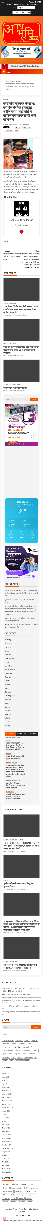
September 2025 (7, 1107)
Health (7, 662)
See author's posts (21, 225)
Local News (6, 99)
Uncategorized (10, 696)
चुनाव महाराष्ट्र (27, 1050)
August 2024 (6, 1152)
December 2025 (7, 1097)
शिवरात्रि (7, 726)
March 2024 (6, 1169)
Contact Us (9, 5)
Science (8, 677)
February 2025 (6, 1131)
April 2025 (5, 1124)
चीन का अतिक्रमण (8, 1050)
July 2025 (5, 1114)
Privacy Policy (19, 5)
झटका (35, 1050)
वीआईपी (5, 1061)
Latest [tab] (10, 733)
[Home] (4, 71)
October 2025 (6, 1104)
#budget (19, 1040)
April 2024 (5, 1165)
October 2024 (6, 1145)
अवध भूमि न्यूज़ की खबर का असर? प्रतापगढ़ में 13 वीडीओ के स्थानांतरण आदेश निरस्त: (15, 796)
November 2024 (7, 1141)
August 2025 (6, 1111)
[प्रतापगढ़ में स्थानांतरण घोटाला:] (22, 371)
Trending (8, 692)
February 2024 (6, 1172)
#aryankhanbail (8, 1040)
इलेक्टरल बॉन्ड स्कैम (28, 1047)
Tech (6, 688)
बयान (24, 1054)
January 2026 (6, 1094)
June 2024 (5, 1158)
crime (14, 1043)
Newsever (28, 1221)
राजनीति (20, 1057)
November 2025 (7, 1101)
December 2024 (7, 1138)
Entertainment (10, 658)
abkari (27, 1040)
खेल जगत (7, 707)
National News (10, 670)
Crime (7, 651)
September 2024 (7, 1148)
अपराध (30, 1043)
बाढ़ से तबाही (32, 1054)
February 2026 (6, 1090)
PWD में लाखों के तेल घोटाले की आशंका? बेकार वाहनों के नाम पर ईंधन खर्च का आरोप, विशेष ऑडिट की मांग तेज (21, 309)
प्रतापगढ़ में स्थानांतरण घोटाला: (16, 387)
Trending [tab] (33, 733)
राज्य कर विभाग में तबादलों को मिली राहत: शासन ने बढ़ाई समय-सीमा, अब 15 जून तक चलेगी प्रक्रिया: (21, 350)
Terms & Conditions (31, 5)
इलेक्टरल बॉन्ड (16, 1047)
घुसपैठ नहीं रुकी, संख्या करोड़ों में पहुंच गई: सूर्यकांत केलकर (15, 757)
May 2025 (5, 1121)
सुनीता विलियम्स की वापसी (22, 1061)
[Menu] (8, 71)
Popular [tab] (22, 733)
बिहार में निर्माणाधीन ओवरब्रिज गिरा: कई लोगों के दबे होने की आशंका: (12, 255)
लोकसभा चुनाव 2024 (30, 1057)
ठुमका (4, 1054)
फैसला (10, 1054)
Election (8, 655)
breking (34, 1040)
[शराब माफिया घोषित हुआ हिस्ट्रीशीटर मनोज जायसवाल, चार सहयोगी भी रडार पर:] (22, 948)
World (7, 703)
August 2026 (6, 1073)
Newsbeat (8, 673)
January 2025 (6, 1135)
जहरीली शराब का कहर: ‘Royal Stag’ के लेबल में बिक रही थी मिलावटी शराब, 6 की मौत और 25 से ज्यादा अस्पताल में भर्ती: (21, 593)
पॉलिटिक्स (8, 718)
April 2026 (5, 1084)
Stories (7, 685)
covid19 (8, 647)
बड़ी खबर (17, 1054)
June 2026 (5, 1077)
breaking (6, 303)
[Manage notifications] (4, 1218)
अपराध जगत (6, 1047)
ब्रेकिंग (13, 1057)
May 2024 (5, 1162)
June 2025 (5, 1118)
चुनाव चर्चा (18, 1050)
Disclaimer (12, 8)
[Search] (39, 71)
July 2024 (5, 1155)
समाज (11, 1061)
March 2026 (6, 1087)
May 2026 (5, 1080)
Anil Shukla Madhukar (11, 124)
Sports (7, 681)
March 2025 (6, 1128)
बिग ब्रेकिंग (18, 384)
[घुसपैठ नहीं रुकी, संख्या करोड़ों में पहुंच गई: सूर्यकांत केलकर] (22, 866)
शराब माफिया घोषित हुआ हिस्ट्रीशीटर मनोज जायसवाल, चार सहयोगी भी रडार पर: (15, 785)
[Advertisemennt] (22, 52)
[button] (8, 71)
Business (8, 643)
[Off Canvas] (3, 2)
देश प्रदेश (7, 711)
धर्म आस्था (8, 714)
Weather (8, 699)
